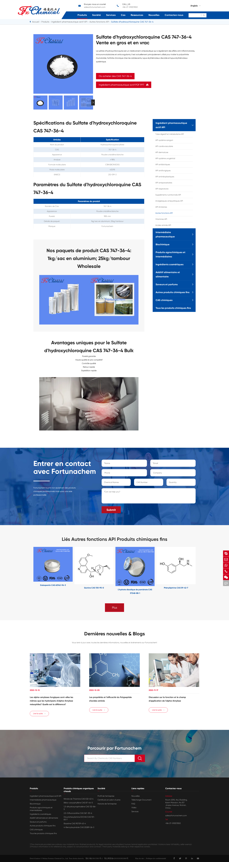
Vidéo (133, 807)
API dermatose (161, 152)
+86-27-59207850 (130, 7)
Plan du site (139, 858)
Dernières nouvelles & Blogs (114, 634)
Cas (123, 15)
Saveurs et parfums (167, 284)
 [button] (33, 102)
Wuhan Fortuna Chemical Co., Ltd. (55, 858)
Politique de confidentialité (156, 858)
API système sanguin (164, 140)
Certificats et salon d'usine (109, 800)
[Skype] (226, 553)
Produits (82, 15)
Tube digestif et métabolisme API (169, 134)
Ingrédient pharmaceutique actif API (69, 21)
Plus (114, 607)
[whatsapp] (226, 565)
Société (96, 15)
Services (111, 15)
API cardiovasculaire (164, 146)
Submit (111, 510)
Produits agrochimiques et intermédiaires (170, 254)
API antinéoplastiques (164, 176)
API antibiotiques (162, 164)
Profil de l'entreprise (106, 796)
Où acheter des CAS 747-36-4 (115, 76)
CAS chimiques (164, 300)
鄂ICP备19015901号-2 (93, 858)
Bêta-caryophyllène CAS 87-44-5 (78, 803)
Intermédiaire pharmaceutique (165, 234)
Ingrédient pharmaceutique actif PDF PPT (123, 84)
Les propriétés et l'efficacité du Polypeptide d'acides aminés (110, 699)
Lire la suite (39, 713)
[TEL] (226, 571)
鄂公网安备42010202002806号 (115, 858)
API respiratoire (161, 189)
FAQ (133, 804)
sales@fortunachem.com (94, 7)
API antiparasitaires (163, 183)
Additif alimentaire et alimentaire (168, 274)
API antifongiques (163, 170)
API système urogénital (165, 158)
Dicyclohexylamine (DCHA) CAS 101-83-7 (79, 818)
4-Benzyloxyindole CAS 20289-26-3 (79, 827)
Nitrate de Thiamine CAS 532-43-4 (78, 799)
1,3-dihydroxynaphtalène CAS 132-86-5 (80, 807)
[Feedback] (226, 583)
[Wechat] (226, 577)
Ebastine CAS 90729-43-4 (75, 823)
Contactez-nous (174, 15)
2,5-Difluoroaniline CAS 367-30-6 (78, 813)
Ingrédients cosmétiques (169, 264)
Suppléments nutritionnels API (168, 195)
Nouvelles (153, 15)
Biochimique (162, 244)
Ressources (137, 15)
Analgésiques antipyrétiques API (169, 201)
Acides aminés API (163, 225)
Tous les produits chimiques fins (173, 308)
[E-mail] (226, 559)
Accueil (35, 21)
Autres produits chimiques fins (172, 292)
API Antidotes (161, 207)
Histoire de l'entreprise (107, 804)
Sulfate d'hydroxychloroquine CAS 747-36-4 (132, 21)
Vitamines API (161, 219)
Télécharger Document (141, 800)
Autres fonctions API (99, 21)
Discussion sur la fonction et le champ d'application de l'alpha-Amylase (167, 699)
